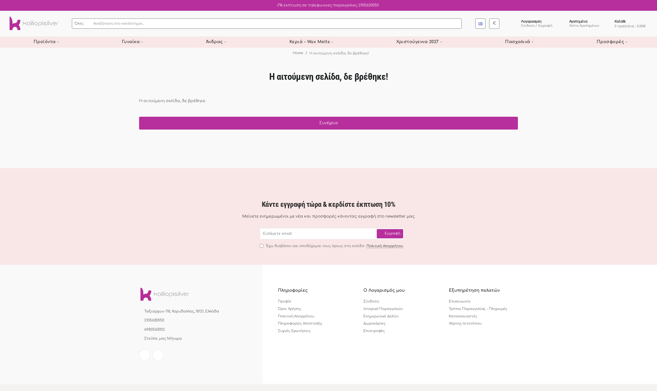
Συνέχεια (328, 123)
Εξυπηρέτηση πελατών (474, 290)
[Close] (652, 5)
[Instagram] (158, 355)
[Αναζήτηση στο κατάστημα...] (456, 23)
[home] (295, 53)
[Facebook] (144, 355)
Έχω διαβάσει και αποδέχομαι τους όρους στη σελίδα (334, 246)
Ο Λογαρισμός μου (384, 290)
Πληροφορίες (293, 290)
